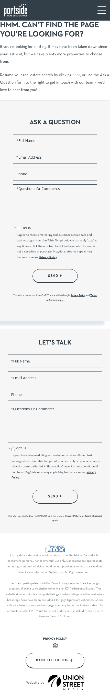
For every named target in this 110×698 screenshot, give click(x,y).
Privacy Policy (48, 257)
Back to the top (52, 660)
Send (53, 276)
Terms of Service (93, 516)
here (76, 75)
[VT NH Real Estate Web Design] (66, 682)
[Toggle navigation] (101, 10)
